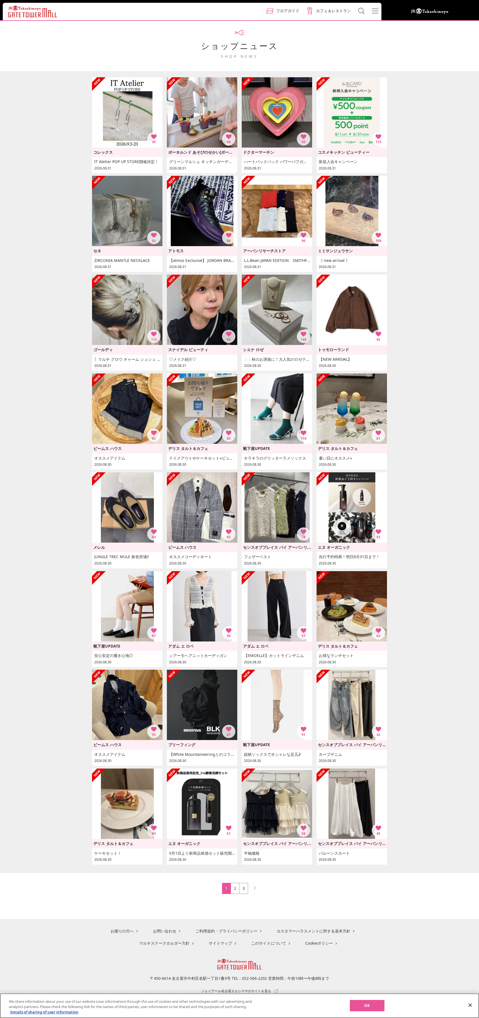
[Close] (470, 1005)
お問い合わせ (164, 931)
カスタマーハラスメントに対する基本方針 (313, 931)
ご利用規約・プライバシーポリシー (226, 931)
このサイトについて (268, 943)
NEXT (252, 886)
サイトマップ (220, 943)
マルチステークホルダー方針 (164, 943)
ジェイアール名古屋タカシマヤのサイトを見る (236, 991)
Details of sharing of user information (44, 1012)
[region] (239, 1005)
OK (367, 1005)
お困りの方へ (122, 931)
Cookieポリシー (319, 943)
